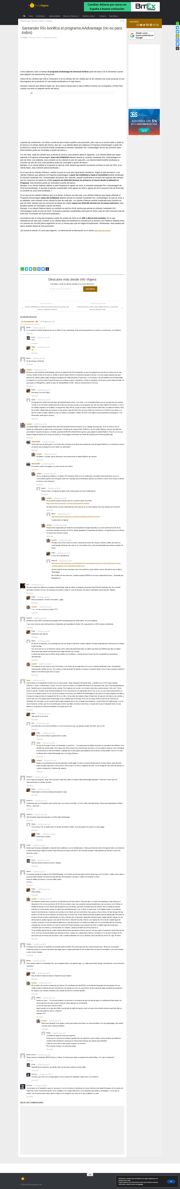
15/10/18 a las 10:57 (45, 983)
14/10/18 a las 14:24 (44, 399)
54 (123, 21)
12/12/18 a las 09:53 (45, 1074)
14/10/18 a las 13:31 (39, 680)
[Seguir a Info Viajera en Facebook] (147, 25)
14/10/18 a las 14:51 (41, 814)
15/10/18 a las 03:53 (50, 473)
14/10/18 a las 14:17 (41, 800)
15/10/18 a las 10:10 (50, 760)
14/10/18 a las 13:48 (44, 789)
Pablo (25, 37)
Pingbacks (48, 322)
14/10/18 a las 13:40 (41, 777)
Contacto (102, 16)
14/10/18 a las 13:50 (44, 713)
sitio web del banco (102, 230)
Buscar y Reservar (70, 16)
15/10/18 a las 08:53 (54, 488)
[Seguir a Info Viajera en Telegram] (151, 25)
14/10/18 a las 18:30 (49, 733)
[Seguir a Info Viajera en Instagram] (137, 25)
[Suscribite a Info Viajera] (154, 25)
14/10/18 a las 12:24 (44, 597)
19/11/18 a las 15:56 (65, 540)
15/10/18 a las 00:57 (48, 463)
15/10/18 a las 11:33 (55, 1020)
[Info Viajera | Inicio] (38, 5)
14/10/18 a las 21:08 (44, 889)
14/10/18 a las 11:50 (39, 327)
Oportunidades (54, 16)
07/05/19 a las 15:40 (65, 560)
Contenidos (40, 16)
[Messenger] (177, 44)
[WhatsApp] (177, 23)
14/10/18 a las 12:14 (44, 390)
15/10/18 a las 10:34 (45, 664)
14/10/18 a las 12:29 (45, 607)
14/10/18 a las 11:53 (43, 337)
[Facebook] (177, 40)
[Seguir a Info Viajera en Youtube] (141, 25)
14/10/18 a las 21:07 (39, 871)
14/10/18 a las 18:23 (42, 723)
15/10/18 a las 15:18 (50, 454)
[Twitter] (177, 32)
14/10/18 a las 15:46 (43, 860)
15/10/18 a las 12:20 (59, 1033)
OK (171, 1181)
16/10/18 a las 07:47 (44, 824)
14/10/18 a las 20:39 (49, 743)
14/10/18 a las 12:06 (40, 424)
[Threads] (177, 48)
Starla (33, 399)
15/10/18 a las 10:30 (45, 899)
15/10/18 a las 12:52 (64, 514)
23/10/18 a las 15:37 (43, 1064)
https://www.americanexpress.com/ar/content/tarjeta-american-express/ (75, 516)
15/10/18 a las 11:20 (49, 998)
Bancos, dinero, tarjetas (42, 21)
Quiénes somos (88, 16)
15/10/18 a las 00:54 (48, 441)
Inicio (31, 16)
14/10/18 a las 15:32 (39, 845)
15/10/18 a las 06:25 (39, 944)
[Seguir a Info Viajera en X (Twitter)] (144, 25)
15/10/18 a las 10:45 (39, 960)
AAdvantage (25, 21)
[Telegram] (177, 27)
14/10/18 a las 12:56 (40, 618)
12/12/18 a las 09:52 (40, 1085)
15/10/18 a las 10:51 (44, 973)
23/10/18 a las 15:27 (44, 1055)
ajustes (140, 1184)
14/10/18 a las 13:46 (44, 631)
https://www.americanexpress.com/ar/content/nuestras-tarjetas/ (68, 503)
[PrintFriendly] (177, 36)
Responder (29, 333)
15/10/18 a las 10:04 (60, 498)
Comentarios (31, 322)
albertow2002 (35, 441)
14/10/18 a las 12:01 (40, 370)
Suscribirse (113, 16)
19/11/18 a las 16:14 (64, 553)
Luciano (29, 369)
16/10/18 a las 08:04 (49, 834)
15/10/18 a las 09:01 (44, 641)
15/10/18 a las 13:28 (60, 525)
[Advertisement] (70, 55)
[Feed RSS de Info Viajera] (157, 25)
